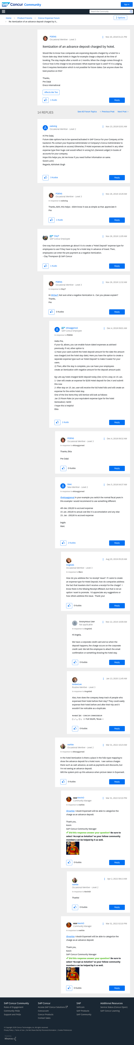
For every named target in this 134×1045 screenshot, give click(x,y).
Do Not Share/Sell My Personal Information (41, 1030)
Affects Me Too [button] (51, 92)
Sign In (126, 4)
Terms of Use (19, 1030)
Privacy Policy (8, 1030)
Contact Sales (44, 1018)
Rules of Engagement (13, 1007)
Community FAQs (12, 1011)
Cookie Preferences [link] (65, 1030)
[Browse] (5, 11)
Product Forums (24, 18)
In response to (58, 201)
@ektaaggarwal (67, 497)
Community (32, 4)
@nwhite (70, 811)
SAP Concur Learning (110, 1011)
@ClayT (54, 295)
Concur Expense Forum (49, 18)
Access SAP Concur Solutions (51, 1007)
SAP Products (83, 1011)
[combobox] (111, 11)
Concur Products (45, 1014)
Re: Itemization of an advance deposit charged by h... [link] (33, 22)
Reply (117, 100)
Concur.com (43, 1011)
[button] (103, 37)
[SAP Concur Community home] (12, 4)
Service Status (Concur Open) (113, 1007)
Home (8, 18)
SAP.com (80, 1007)
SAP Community (84, 1014)
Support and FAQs (12, 1014)
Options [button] (121, 18)
